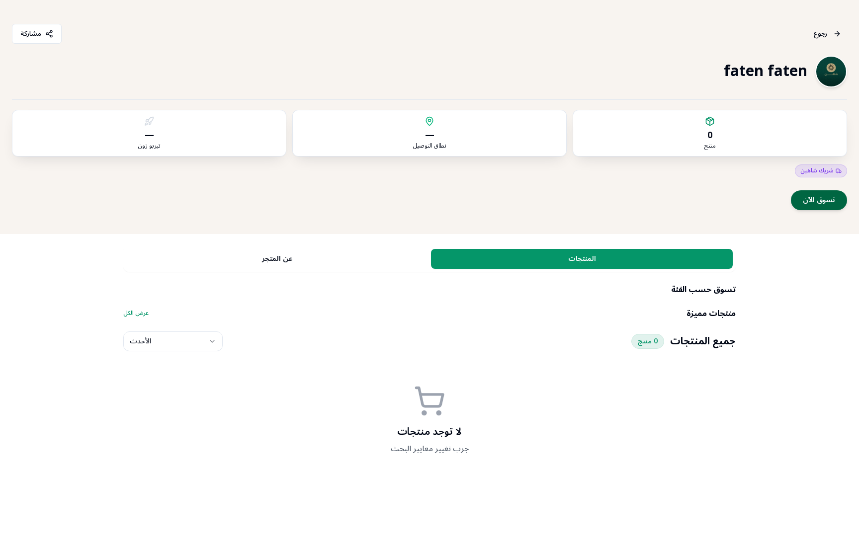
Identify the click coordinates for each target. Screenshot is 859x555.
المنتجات (582, 258)
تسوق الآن (819, 200)
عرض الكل (136, 313)
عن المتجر (277, 258)
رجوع (820, 33)
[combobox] (173, 341)
